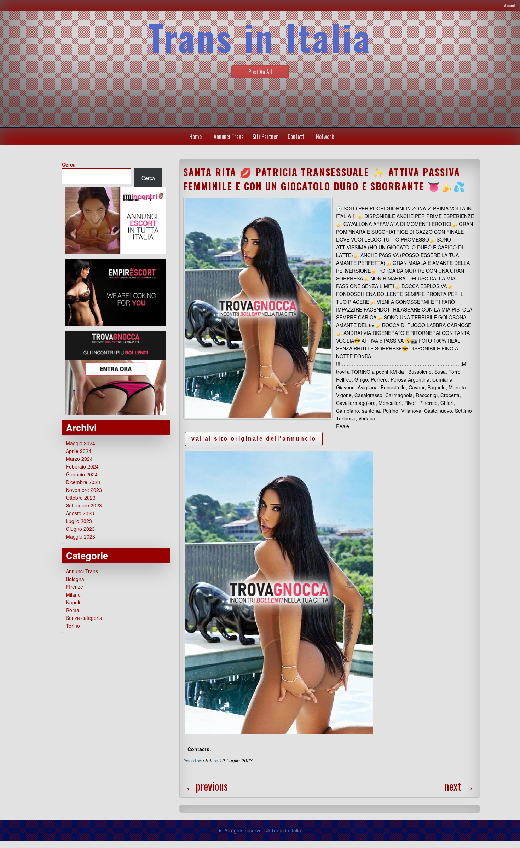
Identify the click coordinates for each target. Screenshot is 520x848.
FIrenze (74, 586)
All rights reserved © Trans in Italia (262, 830)
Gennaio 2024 (82, 474)
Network (325, 136)
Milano (73, 594)
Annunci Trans (229, 136)
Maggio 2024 (80, 443)
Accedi (510, 5)
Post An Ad (260, 72)
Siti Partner (265, 136)
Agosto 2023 (80, 513)
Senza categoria (84, 617)
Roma (72, 610)
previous (206, 786)
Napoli (73, 602)
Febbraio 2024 (82, 466)
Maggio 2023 (80, 536)
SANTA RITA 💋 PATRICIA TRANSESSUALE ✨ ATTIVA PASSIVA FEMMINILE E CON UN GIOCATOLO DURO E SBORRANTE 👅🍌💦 (324, 179)
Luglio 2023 (79, 520)
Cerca (69, 164)
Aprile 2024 (78, 450)
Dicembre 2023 (83, 482)
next (459, 786)
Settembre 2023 (84, 505)
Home (195, 136)
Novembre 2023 (84, 489)
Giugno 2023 (80, 528)
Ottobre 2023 (81, 497)
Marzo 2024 (79, 458)
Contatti (297, 136)
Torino (73, 625)
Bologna (75, 578)
